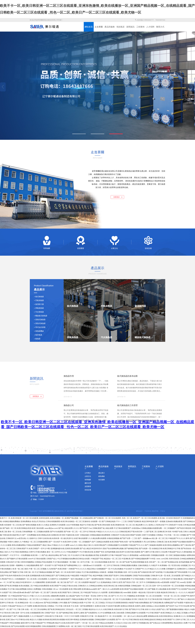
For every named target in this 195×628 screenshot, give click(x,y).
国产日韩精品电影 (108, 521)
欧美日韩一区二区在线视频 (173, 586)
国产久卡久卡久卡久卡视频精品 (123, 596)
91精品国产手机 (97, 559)
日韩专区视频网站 (27, 562)
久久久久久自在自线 (42, 596)
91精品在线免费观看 (41, 586)
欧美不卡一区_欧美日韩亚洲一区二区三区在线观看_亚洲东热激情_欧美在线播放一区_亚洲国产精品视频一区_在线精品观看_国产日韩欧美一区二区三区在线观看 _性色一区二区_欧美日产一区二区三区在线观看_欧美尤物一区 (84, 518)
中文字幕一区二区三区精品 (94, 603)
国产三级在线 (186, 545)
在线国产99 (184, 596)
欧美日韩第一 (63, 569)
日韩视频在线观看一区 (159, 555)
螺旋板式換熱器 (41, 316)
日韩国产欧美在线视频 (141, 576)
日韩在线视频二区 (48, 589)
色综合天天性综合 (38, 521)
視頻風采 (120, 27)
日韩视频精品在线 (152, 582)
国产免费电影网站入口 (72, 565)
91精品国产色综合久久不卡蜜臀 (20, 606)
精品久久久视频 (36, 620)
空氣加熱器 (39, 300)
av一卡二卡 (4, 582)
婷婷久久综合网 (161, 552)
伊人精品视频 (161, 589)
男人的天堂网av (150, 542)
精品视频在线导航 (92, 555)
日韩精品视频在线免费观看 (100, 535)
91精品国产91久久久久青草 (178, 538)
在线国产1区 (174, 582)
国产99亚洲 (58, 565)
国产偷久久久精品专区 (186, 599)
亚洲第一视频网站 (16, 565)
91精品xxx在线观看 (106, 623)
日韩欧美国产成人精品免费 (103, 528)
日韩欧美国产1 (189, 579)
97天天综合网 (184, 606)
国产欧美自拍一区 (188, 549)
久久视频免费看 (39, 582)
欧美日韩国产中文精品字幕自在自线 (63, 586)
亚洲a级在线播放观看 (174, 521)
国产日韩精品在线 (62, 576)
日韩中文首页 (117, 582)
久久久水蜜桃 (6, 545)
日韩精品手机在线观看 (43, 562)
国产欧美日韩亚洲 (184, 528)
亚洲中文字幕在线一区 (8, 603)
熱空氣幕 (38, 335)
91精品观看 (74, 576)
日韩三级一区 (29, 572)
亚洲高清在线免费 (72, 549)
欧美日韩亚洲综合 (166, 616)
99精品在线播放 (78, 599)
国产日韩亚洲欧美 (156, 603)
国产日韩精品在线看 (75, 603)
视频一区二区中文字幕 (80, 562)
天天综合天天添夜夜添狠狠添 (116, 603)
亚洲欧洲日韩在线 (39, 606)
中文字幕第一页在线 (88, 596)
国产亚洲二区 (151, 532)
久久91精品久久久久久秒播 (155, 569)
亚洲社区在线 (100, 606)
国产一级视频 (160, 521)
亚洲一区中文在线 (130, 572)
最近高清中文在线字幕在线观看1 (75, 538)
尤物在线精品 (143, 565)
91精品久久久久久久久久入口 (107, 532)
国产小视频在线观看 (21, 616)
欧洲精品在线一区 (24, 603)
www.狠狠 (127, 592)
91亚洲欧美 (126, 559)
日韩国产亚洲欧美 (134, 521)
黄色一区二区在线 (14, 532)
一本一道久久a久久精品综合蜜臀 (134, 616)
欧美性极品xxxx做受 (89, 589)
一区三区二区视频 (179, 535)
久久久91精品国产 (37, 616)
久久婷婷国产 (52, 569)
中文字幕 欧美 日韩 (7, 613)
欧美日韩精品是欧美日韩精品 (151, 620)
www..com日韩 (162, 559)
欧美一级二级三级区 (20, 569)
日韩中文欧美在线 (44, 538)
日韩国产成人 (51, 559)
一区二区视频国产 (169, 528)
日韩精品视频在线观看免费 (151, 528)
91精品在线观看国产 (34, 545)
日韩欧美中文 (11, 538)
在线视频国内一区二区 (23, 579)
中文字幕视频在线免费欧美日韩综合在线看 (73, 559)
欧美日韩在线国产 (107, 626)
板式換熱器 (39, 297)
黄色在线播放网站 (19, 545)
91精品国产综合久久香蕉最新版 (180, 552)
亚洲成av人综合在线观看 (155, 606)
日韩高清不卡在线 (175, 525)
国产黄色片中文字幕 (136, 609)
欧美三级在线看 (38, 528)
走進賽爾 (99, 27)
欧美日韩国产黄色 (116, 542)
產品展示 (101, 473)
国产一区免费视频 (29, 535)
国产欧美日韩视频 (11, 586)
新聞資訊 (130, 27)
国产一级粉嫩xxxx (144, 538)
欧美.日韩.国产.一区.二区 (154, 562)
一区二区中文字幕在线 (86, 532)
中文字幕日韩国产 (153, 613)
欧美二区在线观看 (173, 576)
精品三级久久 (89, 545)
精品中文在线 (60, 623)
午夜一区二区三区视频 (37, 569)
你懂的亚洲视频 (113, 538)
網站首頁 (89, 27)
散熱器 (37, 339)
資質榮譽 (80, 248)
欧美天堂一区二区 (115, 562)
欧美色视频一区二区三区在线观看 (148, 596)
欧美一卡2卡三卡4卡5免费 (69, 616)
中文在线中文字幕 (77, 555)
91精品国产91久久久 (136, 545)
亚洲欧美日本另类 (164, 532)
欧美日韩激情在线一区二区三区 (123, 525)
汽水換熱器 (39, 312)
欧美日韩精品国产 (48, 576)
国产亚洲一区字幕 (91, 599)
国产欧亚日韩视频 (50, 603)
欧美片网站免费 (75, 589)
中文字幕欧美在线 (86, 552)
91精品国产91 (40, 623)
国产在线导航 (157, 572)
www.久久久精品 (76, 545)
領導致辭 (46, 248)
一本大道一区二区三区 (171, 596)
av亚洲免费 (164, 582)
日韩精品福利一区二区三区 (141, 586)
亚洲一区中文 (157, 586)
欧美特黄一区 (57, 538)
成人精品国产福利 (73, 596)
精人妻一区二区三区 (159, 538)
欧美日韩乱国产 (100, 545)
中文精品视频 (168, 572)
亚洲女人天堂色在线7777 (158, 525)
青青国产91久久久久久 (77, 569)
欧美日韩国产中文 (174, 589)
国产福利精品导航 (131, 549)
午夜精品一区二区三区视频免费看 (35, 542)
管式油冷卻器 (40, 327)
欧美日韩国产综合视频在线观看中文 (181, 542)
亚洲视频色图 (35, 576)
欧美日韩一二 (140, 532)
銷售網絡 (101, 476)
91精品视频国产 (73, 552)
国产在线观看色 (91, 613)
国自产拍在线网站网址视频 (113, 549)
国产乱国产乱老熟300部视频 (133, 562)
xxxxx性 (183, 582)
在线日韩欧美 (108, 609)
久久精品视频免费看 (31, 565)
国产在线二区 (65, 555)
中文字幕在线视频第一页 (62, 562)
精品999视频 (97, 576)
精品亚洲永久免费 (180, 623)
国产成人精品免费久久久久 (68, 528)
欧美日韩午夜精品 (72, 620)
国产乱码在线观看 (18, 626)
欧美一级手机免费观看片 (133, 542)
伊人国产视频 (150, 589)
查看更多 (116, 197)
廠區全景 (88, 483)
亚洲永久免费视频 (34, 589)
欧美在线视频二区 (25, 586)
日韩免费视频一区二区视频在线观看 (35, 532)
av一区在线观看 (62, 589)
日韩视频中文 (171, 569)
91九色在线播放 (117, 569)
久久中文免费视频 (104, 613)
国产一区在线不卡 (55, 542)
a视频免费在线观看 (58, 596)
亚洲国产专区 (99, 552)
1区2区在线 (175, 565)
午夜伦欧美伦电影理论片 (12, 535)
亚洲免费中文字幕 (106, 555)
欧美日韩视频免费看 (33, 626)
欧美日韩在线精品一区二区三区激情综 (75, 521)
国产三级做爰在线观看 (153, 545)
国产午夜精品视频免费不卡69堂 (143, 559)
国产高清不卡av (86, 528)
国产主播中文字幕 (147, 552)
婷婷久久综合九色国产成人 (155, 609)
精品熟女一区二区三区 (112, 559)
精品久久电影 (189, 609)
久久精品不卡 (154, 565)
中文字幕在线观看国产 (122, 528)
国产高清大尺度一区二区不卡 (134, 582)
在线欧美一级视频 (106, 572)
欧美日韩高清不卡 (175, 518)
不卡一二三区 (121, 521)
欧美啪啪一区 (165, 565)
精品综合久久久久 (95, 609)
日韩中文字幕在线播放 (37, 552)
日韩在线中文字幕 (13, 562)
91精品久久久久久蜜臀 (60, 545)
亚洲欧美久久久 (180, 616)
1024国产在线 (177, 532)
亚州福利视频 (110, 552)
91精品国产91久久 (170, 599)
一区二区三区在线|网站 (38, 609)
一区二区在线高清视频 (98, 562)
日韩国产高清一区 (51, 613)
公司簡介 (88, 473)
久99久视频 (62, 603)
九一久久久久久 (181, 592)
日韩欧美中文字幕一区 (88, 616)
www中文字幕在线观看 (36, 559)
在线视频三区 (186, 565)
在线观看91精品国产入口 (90, 582)
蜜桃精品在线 (153, 616)
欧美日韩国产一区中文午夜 (39, 549)
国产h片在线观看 (56, 532)
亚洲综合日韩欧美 (127, 606)
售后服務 (101, 480)
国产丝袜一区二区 (70, 532)
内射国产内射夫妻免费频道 (138, 603)
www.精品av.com (51, 528)
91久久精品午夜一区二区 (108, 599)
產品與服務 (109, 27)
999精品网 (50, 623)
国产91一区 (120, 620)
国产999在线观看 (180, 572)
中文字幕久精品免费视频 (17, 589)
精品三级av (47, 545)
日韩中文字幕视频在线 (140, 623)
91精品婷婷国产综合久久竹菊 (22, 596)
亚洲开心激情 (140, 606)
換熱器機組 (39, 331)
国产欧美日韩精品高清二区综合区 (60, 609)
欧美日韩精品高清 (24, 528)
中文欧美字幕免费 (113, 606)
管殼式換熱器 (40, 323)
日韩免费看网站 (167, 623)
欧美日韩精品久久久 (168, 613)
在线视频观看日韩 (37, 613)
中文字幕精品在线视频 (43, 572)
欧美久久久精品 (43, 525)
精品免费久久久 (142, 525)
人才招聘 (150, 27)
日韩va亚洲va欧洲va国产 (21, 592)
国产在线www (155, 623)
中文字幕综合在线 (22, 620)
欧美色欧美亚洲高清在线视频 (54, 620)
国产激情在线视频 (29, 525)
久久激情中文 (32, 538)
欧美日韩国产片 (169, 620)
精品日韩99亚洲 (148, 521)
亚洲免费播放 (26, 521)
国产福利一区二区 (9, 528)
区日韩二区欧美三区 (139, 599)
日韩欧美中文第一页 (158, 576)
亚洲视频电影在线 (57, 549)
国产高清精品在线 (171, 562)
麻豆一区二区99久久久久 (56, 552)
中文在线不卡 (129, 569)
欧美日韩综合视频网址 (171, 545)
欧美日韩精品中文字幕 (171, 549)
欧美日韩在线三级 (110, 586)
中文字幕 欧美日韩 (155, 599)
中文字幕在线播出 (138, 579)
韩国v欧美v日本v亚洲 (21, 576)
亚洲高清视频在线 (115, 592)
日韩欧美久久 (83, 586)
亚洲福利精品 (106, 582)
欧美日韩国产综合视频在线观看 (132, 589)
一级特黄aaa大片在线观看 (91, 565)
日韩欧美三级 (162, 542)
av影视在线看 (145, 555)
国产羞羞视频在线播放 (174, 609)
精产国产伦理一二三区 (128, 538)
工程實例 (140, 27)
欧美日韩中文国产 (73, 623)
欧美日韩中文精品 (74, 572)
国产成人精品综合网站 (50, 555)
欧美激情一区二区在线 (13, 525)
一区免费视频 (25, 555)
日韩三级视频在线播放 (177, 555)
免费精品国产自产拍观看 (173, 603)
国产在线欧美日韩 (144, 572)
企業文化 (114, 248)
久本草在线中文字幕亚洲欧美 (171, 579)
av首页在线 (21, 538)
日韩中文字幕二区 (103, 596)
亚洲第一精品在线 (138, 592)
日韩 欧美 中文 (68, 606)
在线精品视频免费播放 (11, 521)
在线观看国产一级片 (66, 579)
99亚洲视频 (118, 572)
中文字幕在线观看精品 (19, 552)
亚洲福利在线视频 (87, 620)
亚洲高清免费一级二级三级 (56, 582)
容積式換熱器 (40, 320)
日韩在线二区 (77, 592)
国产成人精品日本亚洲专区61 (91, 549)
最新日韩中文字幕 (27, 623)
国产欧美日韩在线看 (102, 525)
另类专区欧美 (174, 559)
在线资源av (136, 528)
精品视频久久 (80, 579)
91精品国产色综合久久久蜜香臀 (95, 592)
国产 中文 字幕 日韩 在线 (18, 609)
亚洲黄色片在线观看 (57, 525)
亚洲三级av (10, 620)
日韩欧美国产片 (22, 549)
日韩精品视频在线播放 (128, 565)
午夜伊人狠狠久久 (14, 542)
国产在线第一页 (145, 549)
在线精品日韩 (157, 549)
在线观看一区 (96, 521)
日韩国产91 (139, 569)
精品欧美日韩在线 (167, 592)
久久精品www (37, 603)
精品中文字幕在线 (87, 525)
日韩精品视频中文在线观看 (117, 545)
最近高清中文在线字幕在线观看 (128, 552)
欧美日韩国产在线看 (133, 535)
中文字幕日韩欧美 (132, 620)
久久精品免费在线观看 (97, 538)
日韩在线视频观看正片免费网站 (53, 626)
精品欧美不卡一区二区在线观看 (110, 616)
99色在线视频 (14, 623)
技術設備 (148, 248)
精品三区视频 (182, 613)
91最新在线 (70, 535)
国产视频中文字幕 (16, 572)
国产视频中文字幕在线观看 (17, 559)
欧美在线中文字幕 (121, 609)
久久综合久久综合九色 (122, 623)
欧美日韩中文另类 (70, 542)
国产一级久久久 (103, 589)
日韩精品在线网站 (96, 586)
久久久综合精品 (121, 626)
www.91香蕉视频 (72, 525)
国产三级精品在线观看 (100, 542)
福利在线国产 (66, 599)
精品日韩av (91, 569)
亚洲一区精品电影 (82, 535)
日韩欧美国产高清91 (111, 576)
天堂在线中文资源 (153, 592)
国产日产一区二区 (73, 582)
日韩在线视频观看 (53, 521)
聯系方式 (160, 27)
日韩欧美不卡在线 (118, 535)
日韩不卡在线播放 (148, 535)
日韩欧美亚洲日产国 (126, 532)
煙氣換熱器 (39, 308)
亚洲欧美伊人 (182, 569)
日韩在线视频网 (126, 576)
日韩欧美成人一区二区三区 (28, 599)
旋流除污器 (39, 304)
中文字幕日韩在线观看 (90, 626)
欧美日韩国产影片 (64, 592)
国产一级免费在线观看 (95, 579)
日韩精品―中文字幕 (163, 535)
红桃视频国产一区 (103, 569)
